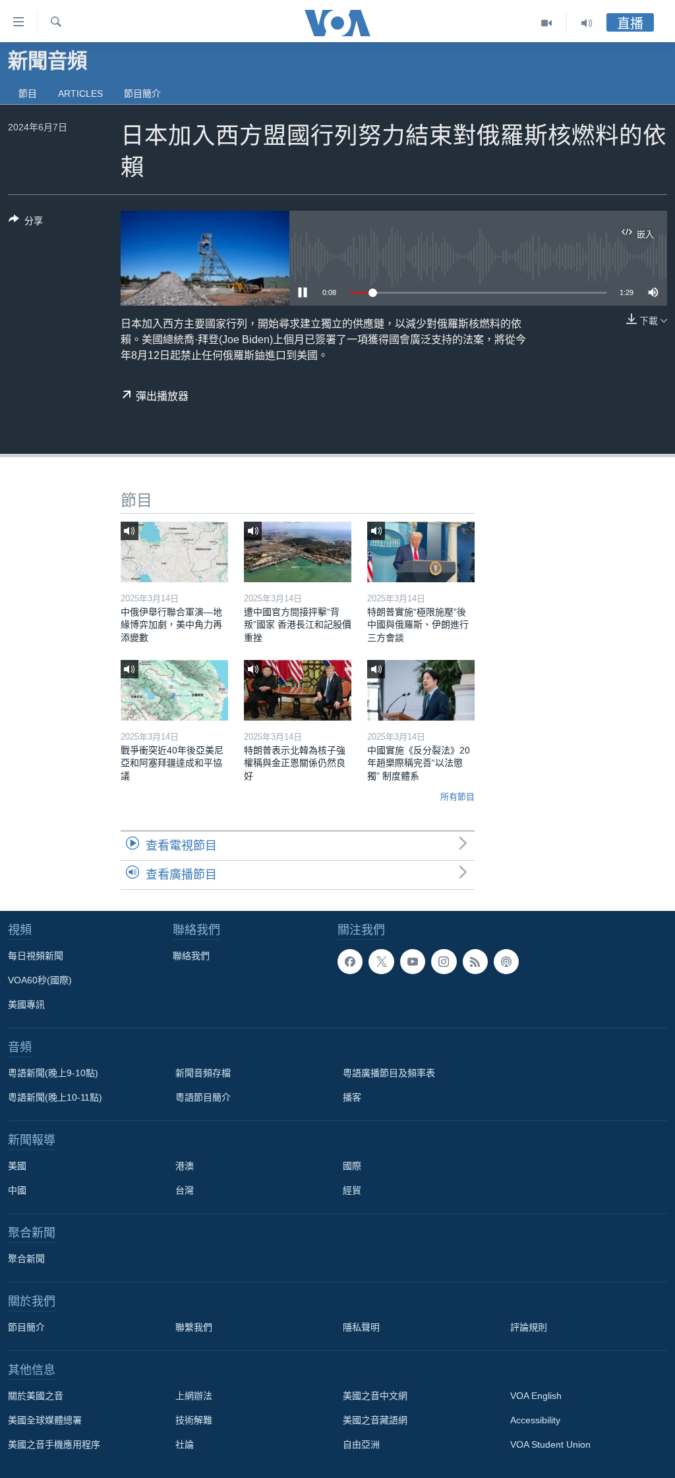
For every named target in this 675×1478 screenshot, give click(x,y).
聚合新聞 (26, 1258)
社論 (184, 1444)
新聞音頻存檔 (203, 1073)
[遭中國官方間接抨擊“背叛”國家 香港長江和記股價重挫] (297, 552)
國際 (352, 1166)
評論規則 (528, 1327)
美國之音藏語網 (375, 1420)
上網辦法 (193, 1395)
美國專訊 (26, 1004)
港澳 (184, 1166)
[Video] (547, 23)
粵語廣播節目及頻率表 (389, 1073)
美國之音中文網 (375, 1395)
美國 (17, 1166)
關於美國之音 (35, 1395)
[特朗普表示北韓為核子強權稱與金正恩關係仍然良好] (297, 690)
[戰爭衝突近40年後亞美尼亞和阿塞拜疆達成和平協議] (174, 690)
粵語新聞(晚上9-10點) (53, 1073)
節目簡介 (142, 93)
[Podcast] (506, 961)
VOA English (536, 1395)
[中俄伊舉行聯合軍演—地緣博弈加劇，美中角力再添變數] (174, 552)
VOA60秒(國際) (40, 980)
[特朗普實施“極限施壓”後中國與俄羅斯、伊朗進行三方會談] (421, 552)
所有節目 (457, 797)
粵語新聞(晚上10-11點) (55, 1097)
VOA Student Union (550, 1444)
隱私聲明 (361, 1327)
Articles (80, 93)
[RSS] (475, 961)
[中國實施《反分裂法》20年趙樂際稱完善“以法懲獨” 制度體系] (421, 690)
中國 (17, 1190)
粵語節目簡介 (203, 1097)
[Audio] (586, 23)
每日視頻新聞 (35, 955)
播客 (352, 1097)
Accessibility (535, 1420)
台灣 (184, 1190)
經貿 (352, 1190)
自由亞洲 (361, 1444)
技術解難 (193, 1420)
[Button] (26, 223)
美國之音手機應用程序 (54, 1444)
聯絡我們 (191, 955)
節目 (27, 93)
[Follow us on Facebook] (350, 961)
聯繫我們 (193, 1327)
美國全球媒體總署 (45, 1420)
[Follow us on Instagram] (443, 961)
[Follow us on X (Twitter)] (381, 961)
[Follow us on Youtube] (412, 961)
